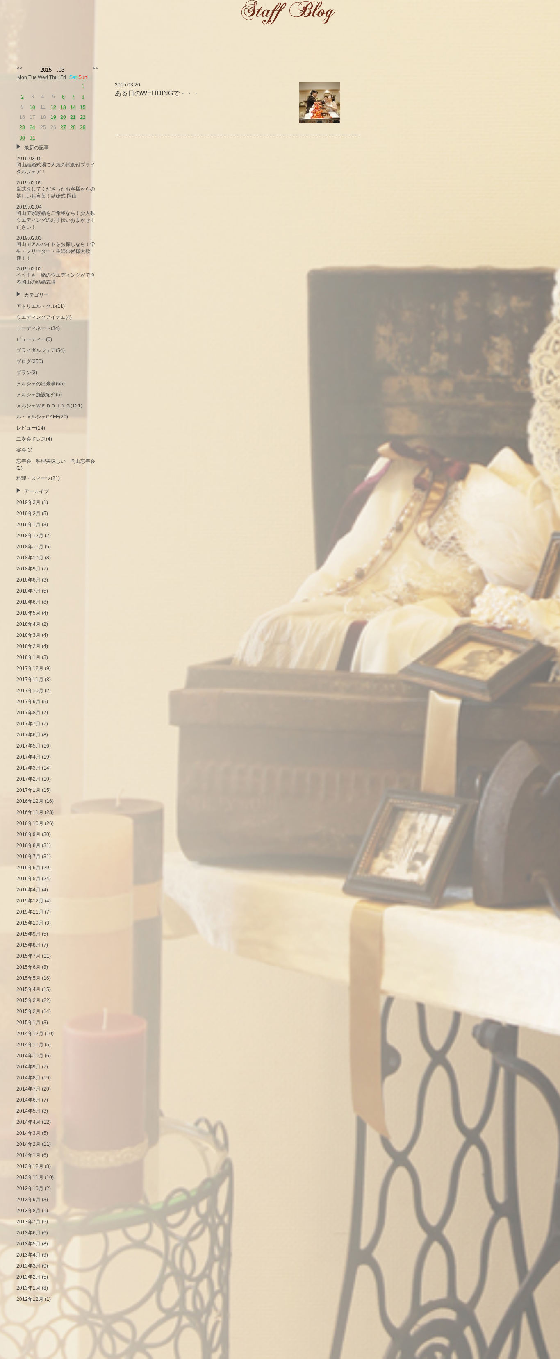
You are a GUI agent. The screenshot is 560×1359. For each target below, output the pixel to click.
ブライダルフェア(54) (40, 350)
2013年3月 (28, 1266)
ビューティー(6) (34, 339)
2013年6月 (28, 1233)
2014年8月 (28, 1078)
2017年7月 (28, 724)
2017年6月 (28, 735)
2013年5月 (28, 1244)
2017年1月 (28, 790)
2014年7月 (28, 1089)
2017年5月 (28, 746)
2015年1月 (28, 1022)
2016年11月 (29, 812)
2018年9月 (28, 569)
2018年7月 (28, 591)
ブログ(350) (29, 361)
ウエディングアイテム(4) (44, 317)
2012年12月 (29, 1299)
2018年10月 (29, 558)
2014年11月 (29, 1045)
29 (83, 127)
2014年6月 (28, 1100)
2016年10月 (29, 823)
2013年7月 (28, 1222)
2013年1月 (28, 1288)
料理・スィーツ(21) (38, 478)
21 (73, 117)
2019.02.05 (55, 189)
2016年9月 (28, 834)
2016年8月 (28, 845)
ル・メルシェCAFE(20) (42, 417)
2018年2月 (28, 646)
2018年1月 (28, 657)
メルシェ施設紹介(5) (39, 395)
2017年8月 (28, 713)
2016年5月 (28, 879)
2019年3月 (28, 502)
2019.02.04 (55, 217)
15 (83, 107)
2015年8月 (28, 945)
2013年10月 (29, 1188)
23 (22, 127)
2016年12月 (29, 801)
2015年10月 (29, 923)
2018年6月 (28, 602)
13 (63, 107)
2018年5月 (28, 613)
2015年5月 (28, 978)
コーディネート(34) (38, 328)
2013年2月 (28, 1277)
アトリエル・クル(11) (40, 306)
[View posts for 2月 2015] (19, 68)
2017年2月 (28, 779)
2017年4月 (28, 757)
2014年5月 (28, 1111)
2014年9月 (28, 1067)
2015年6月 (28, 967)
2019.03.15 (55, 165)
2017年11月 (29, 679)
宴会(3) (24, 450)
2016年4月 (28, 890)
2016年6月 (28, 867)
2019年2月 (28, 513)
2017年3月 (28, 768)
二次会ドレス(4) (34, 439)
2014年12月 (29, 1033)
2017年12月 (29, 668)
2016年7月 (28, 856)
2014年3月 (28, 1133)
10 (32, 107)
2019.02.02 (55, 275)
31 (32, 138)
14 (73, 107)
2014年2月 (28, 1144)
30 (22, 138)
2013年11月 (29, 1177)
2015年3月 (28, 1000)
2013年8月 (28, 1211)
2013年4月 (28, 1255)
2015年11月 (29, 912)
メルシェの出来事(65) (40, 383)
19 (53, 117)
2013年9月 (28, 1199)
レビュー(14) (30, 428)
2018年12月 (29, 536)
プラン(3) (26, 372)
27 (63, 127)
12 (53, 107)
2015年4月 (28, 989)
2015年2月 (28, 1011)
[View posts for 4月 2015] (95, 68)
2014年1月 (28, 1155)
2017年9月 (28, 701)
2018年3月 (28, 635)
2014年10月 (29, 1056)
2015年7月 (28, 956)
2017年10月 (29, 690)
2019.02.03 (55, 248)
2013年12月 (29, 1166)
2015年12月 (29, 901)
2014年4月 (28, 1122)
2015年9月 (28, 934)
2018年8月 (28, 580)
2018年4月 (28, 624)
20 (63, 117)
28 (73, 127)
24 (32, 127)
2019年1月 (28, 524)
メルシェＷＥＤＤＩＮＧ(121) (49, 406)
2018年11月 (29, 547)
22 (83, 117)
